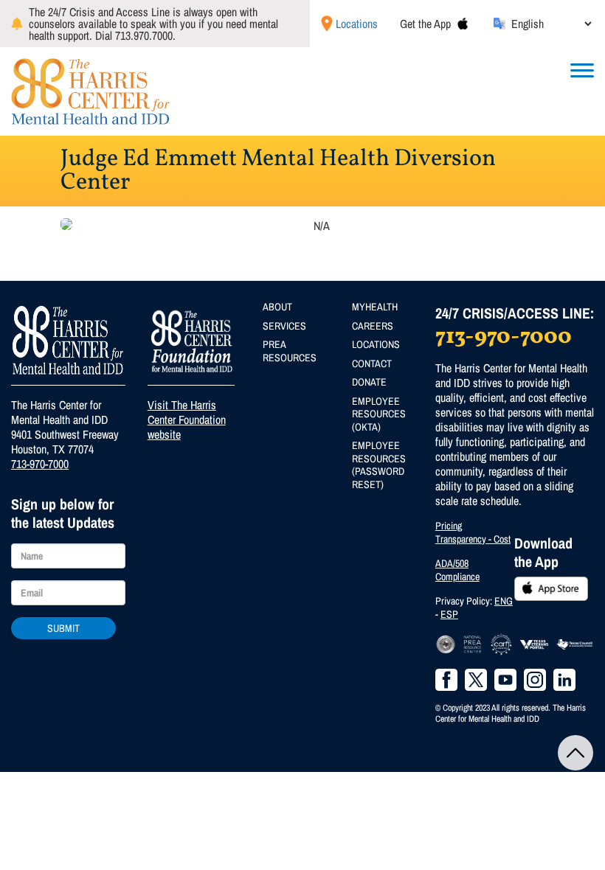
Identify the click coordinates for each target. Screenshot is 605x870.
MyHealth (375, 306)
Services (284, 326)
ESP (449, 614)
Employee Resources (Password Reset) (379, 465)
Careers (372, 326)
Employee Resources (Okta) (379, 414)
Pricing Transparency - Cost (473, 532)
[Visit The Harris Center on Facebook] (446, 680)
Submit (63, 628)
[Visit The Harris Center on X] (476, 680)
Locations (357, 23)
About (277, 306)
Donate (369, 382)
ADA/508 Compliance (457, 570)
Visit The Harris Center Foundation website (187, 419)
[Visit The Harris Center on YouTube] (505, 680)
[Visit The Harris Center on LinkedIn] (564, 680)
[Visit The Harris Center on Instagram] (535, 680)
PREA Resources (290, 351)
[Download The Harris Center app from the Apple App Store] (462, 23)
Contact (372, 363)
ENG (503, 601)
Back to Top (575, 752)
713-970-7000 (40, 464)
